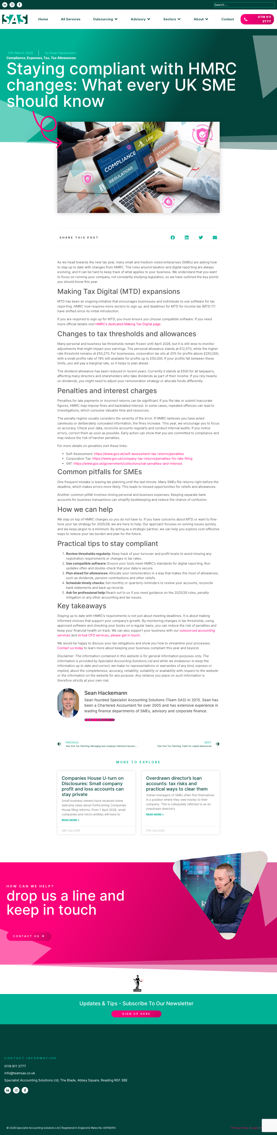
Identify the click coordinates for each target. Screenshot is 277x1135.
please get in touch (125, 635)
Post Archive (99, 720)
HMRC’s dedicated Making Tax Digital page (128, 324)
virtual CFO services (93, 635)
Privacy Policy (240, 1127)
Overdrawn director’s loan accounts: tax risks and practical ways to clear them (177, 783)
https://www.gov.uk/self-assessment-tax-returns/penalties (139, 454)
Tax (46, 58)
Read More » (70, 820)
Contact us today (70, 648)
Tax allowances (63, 58)
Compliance (15, 58)
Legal (254, 1127)
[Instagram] (12, 4)
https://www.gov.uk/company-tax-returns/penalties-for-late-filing (142, 458)
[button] (105, 19)
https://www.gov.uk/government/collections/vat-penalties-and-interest (128, 463)
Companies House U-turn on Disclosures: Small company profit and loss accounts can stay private (93, 786)
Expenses (34, 58)
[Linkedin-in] (4, 4)
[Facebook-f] (19, 4)
